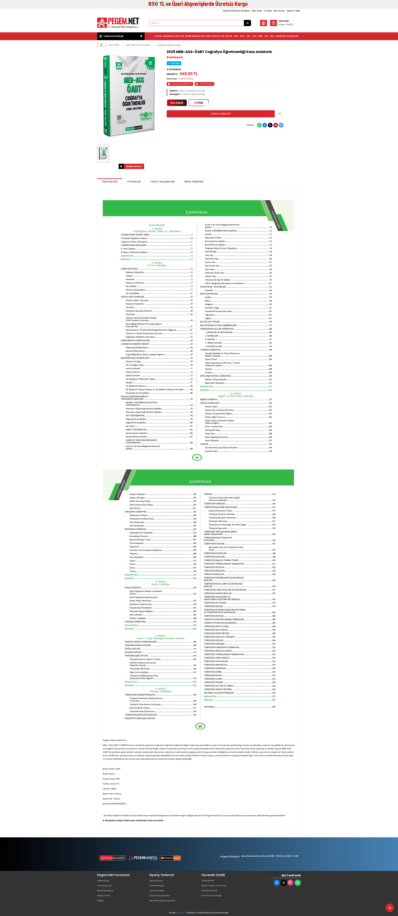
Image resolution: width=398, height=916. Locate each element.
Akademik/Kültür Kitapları (236, 10)
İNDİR (131, 166)
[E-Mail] (281, 125)
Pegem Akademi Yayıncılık (191, 90)
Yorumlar (134, 181)
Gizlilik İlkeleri (207, 880)
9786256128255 (185, 78)
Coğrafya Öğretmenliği (168, 45)
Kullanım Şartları (209, 890)
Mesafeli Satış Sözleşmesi (162, 900)
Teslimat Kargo (156, 885)
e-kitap (268, 10)
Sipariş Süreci (156, 880)
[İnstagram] (291, 883)
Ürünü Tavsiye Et (206, 84)
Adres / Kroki (103, 895)
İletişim (100, 900)
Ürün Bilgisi (110, 181)
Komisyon (175, 57)
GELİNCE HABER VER (220, 113)
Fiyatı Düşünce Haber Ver (182, 84)
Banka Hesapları (105, 890)
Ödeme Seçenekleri (159, 895)
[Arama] (247, 23)
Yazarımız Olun (104, 885)
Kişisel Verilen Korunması (214, 885)
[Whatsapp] (259, 125)
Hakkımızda (103, 880)
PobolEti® (181, 912)
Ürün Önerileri (193, 181)
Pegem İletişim (230, 856)
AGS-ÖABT (114, 45)
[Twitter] (270, 125)
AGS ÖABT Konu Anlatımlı (138, 45)
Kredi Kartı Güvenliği (211, 895)
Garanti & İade (156, 890)
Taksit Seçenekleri (162, 181)
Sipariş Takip (293, 10)
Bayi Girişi (257, 10)
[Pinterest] (275, 125)
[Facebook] (264, 125)
